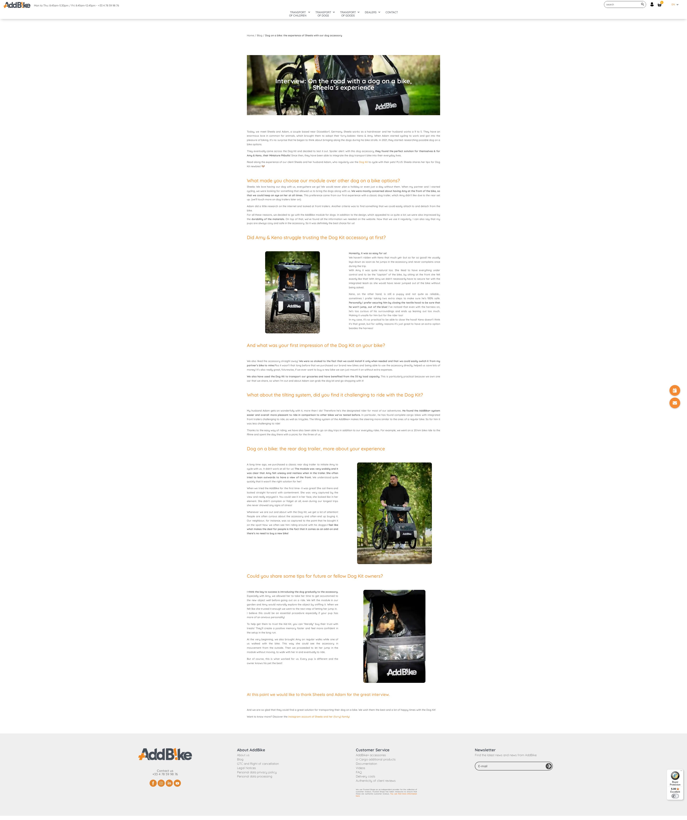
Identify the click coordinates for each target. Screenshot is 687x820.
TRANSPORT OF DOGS (323, 14)
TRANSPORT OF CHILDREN (297, 14)
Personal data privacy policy (257, 772)
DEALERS (371, 12)
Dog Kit (363, 162)
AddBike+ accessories (371, 755)
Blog (259, 35)
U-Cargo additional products (376, 759)
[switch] (675, 796)
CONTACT (392, 12)
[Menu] (681, 771)
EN (673, 4)
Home (250, 35)
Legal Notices (246, 768)
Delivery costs (365, 776)
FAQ (359, 772)
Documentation (366, 763)
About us (243, 755)
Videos (360, 768)
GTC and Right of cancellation (258, 763)
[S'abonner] (549, 766)
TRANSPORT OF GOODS (348, 14)
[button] (674, 403)
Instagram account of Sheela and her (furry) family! (319, 716)
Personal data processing (254, 776)
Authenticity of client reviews (376, 780)
